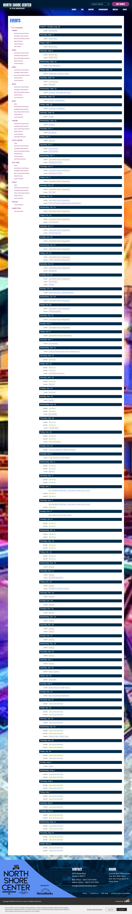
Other (15, 104)
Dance (14, 50)
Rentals (115, 9)
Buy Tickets (120, 4)
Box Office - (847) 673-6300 (84, 880)
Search (108, 4)
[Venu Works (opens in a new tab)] (45, 890)
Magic (14, 84)
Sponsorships (103, 9)
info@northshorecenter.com (84, 886)
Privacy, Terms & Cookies (120, 893)
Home (84, 893)
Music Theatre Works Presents (22, 58)
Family (14, 67)
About (125, 9)
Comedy (14, 30)
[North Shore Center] (17, 6)
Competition (16, 208)
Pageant (15, 202)
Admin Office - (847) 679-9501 (85, 882)
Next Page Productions (20, 136)
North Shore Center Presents (21, 33)
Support (91, 9)
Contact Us (94, 893)
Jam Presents (17, 46)
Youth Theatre (17, 140)
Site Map (104, 893)
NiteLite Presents (18, 41)
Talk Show (15, 162)
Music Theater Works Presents (22, 38)
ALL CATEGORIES (17, 28)
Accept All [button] (121, 909)
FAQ (82, 9)
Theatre (15, 121)
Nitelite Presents (18, 77)
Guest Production (18, 43)
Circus (14, 182)
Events (74, 9)
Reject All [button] (110, 909)
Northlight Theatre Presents (21, 36)
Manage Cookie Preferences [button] (94, 909)
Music (14, 101)
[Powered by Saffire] (127, 901)
